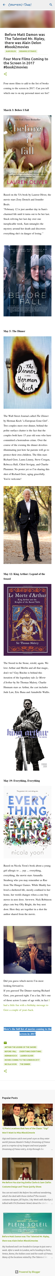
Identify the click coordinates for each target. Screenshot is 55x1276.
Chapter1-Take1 (20, 4)
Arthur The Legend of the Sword (20, 1047)
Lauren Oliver (26, 1056)
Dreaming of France (27, 51)
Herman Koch (11, 1056)
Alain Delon (11, 51)
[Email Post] (5, 1044)
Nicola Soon (11, 1064)
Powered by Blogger (29, 1272)
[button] (5, 74)
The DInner (25, 1064)
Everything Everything (30, 1051)
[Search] (51, 4)
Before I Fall (10, 1051)
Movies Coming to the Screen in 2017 (22, 1060)
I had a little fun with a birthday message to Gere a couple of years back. (27, 1005)
